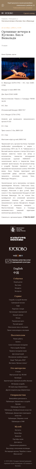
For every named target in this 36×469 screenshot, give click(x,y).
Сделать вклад (29, 13)
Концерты (13, 19)
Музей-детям (18, 282)
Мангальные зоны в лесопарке (18, 327)
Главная (4, 19)
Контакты (18, 430)
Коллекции (18, 378)
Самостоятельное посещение (18, 345)
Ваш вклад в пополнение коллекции (18, 448)
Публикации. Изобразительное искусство (18, 410)
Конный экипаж (18, 315)
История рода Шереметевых (18, 387)
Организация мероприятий (18, 312)
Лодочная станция (18, 309)
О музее (18, 371)
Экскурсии (18, 291)
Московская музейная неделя (18, 357)
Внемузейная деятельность (18, 398)
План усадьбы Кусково (18, 348)
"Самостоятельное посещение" (22, 8)
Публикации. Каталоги (18, 407)
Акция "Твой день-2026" (18, 360)
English (18, 268)
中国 (16, 272)
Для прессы (18, 442)
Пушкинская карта (18, 321)
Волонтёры (18, 433)
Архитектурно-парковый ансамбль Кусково (18, 381)
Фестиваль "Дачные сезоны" (18, 363)
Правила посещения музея (18, 351)
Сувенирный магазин (18, 303)
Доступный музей (18, 354)
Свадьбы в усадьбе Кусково (18, 300)
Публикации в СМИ (18, 421)
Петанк (18, 318)
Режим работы (18, 339)
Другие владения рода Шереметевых (18, 390)
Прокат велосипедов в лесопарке (18, 330)
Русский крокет (18, 324)
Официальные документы (18, 445)
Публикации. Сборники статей (18, 418)
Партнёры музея (18, 439)
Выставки (18, 285)
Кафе (18, 306)
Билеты (18, 342)
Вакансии (18, 436)
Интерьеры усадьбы (18, 384)
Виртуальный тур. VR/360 (18, 375)
